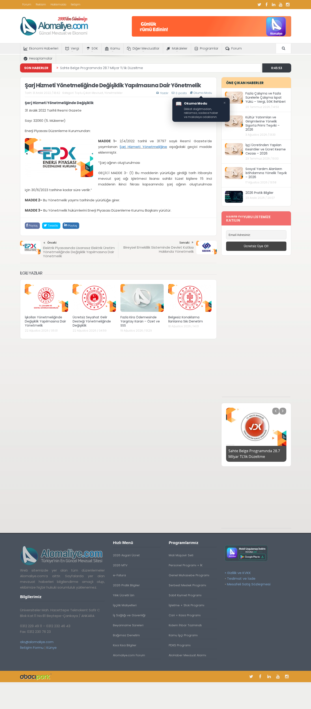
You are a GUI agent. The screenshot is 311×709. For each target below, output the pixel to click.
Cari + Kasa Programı (185, 615)
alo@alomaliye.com (37, 641)
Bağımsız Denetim (126, 635)
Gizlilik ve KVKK (239, 572)
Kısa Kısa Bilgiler (124, 645)
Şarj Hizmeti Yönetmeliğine (143, 146)
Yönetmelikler (113, 93)
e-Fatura (119, 575)
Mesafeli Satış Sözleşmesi (248, 584)
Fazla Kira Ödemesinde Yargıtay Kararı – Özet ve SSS (140, 321)
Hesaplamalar (40, 58)
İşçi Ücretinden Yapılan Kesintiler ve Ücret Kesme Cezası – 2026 (265, 149)
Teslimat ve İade (241, 578)
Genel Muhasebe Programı (189, 575)
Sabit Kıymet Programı (185, 595)
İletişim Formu (31, 647)
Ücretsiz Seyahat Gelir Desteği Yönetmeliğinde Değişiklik (92, 321)
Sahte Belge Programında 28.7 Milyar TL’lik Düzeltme (101, 68)
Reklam (41, 4)
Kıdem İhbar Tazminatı (185, 625)
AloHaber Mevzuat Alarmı (187, 655)
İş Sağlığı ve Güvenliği (129, 615)
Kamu (115, 48)
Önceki (51, 243)
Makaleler (179, 48)
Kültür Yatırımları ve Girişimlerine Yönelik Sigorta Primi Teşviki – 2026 (262, 123)
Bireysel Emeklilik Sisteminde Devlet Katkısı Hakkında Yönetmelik (158, 249)
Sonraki (184, 243)
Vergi (75, 48)
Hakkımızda (58, 4)
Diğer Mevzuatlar (146, 48)
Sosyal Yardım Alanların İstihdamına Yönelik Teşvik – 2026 (266, 173)
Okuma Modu (203, 93)
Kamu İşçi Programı (183, 635)
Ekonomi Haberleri (43, 48)
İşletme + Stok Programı (186, 605)
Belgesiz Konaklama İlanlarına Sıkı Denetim (185, 319)
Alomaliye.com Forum (129, 655)
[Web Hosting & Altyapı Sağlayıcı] (36, 676)
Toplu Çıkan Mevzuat (89, 93)
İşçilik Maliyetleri (125, 605)
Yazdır (164, 93)
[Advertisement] (256, 328)
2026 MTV (120, 565)
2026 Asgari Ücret (126, 555)
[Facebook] (266, 4)
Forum (26, 4)
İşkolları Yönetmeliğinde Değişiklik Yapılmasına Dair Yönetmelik (45, 321)
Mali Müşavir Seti (181, 555)
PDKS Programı (180, 645)
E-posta (181, 93)
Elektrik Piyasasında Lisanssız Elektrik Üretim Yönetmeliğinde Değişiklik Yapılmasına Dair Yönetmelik (79, 251)
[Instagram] (287, 4)
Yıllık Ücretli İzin (123, 595)
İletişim (75, 4)
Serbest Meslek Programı (187, 585)
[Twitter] (259, 4)
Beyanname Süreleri (128, 625)
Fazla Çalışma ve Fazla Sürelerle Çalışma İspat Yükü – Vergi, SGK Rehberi (265, 97)
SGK (95, 48)
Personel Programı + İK (185, 565)
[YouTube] (280, 4)
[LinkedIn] (273, 4)
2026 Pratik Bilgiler (259, 192)
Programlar (209, 48)
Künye (51, 647)
